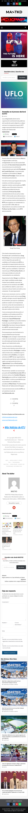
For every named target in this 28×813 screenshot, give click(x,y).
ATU (12, 1)
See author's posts (14, 503)
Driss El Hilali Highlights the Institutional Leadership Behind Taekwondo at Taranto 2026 (13, 791)
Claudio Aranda (6, 684)
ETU (9, 1)
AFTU (18, 1)
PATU (5, 1)
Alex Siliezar (11, 684)
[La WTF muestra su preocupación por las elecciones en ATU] (7, 540)
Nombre (4, 622)
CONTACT (8, 801)
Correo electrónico (18, 623)
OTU (15, 1)
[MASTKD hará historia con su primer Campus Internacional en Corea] (14, 697)
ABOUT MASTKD (17, 801)
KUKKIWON (23, 1)
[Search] (25, 27)
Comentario (5, 602)
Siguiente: (15, 580)
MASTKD (5, 116)
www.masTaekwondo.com (9, 420)
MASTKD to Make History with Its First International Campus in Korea (11, 681)
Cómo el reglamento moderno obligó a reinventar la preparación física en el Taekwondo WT (14, 764)
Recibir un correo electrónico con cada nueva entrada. (12, 647)
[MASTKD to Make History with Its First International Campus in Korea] (14, 670)
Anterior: (13, 576)
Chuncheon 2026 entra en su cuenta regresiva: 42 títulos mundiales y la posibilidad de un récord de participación (14, 736)
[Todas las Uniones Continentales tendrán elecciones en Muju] (7, 525)
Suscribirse (21, 567)
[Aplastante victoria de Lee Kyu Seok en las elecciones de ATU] (18, 525)
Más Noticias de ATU (15, 427)
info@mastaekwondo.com (9, 417)
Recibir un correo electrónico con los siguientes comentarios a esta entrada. (12, 640)
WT (2, 1)
